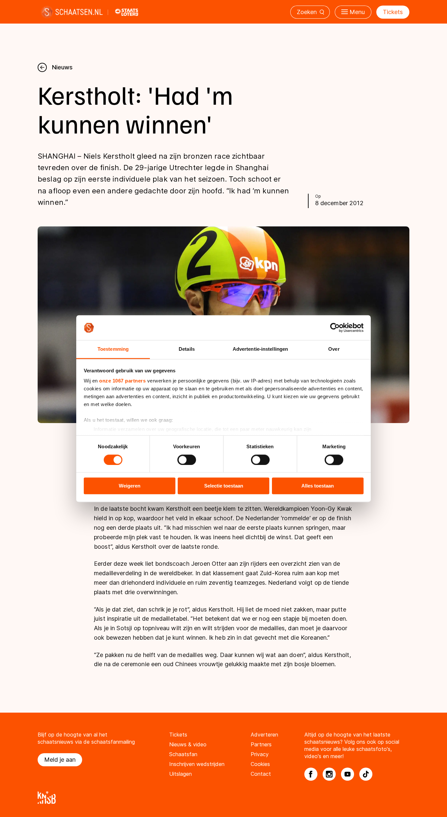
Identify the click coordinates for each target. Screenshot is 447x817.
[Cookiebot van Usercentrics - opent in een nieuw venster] (335, 327)
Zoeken (307, 12)
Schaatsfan (183, 754)
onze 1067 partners (122, 381)
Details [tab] (187, 349)
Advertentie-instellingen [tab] (260, 349)
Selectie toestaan (223, 486)
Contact (261, 774)
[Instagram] (329, 774)
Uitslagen (180, 774)
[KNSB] (223, 798)
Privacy (260, 754)
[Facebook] (310, 774)
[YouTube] (347, 774)
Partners (261, 744)
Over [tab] (333, 349)
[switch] (186, 459)
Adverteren (264, 734)
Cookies (260, 764)
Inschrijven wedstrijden (196, 764)
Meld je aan (60, 759)
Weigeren (129, 486)
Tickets (393, 12)
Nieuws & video (187, 744)
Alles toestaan (317, 486)
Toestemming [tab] (113, 349)
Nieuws (62, 67)
